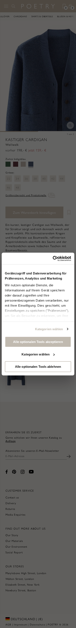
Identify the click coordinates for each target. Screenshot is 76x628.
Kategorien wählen (49, 329)
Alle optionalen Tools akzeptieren (38, 342)
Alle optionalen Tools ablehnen (38, 366)
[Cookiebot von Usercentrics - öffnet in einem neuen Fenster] (53, 258)
